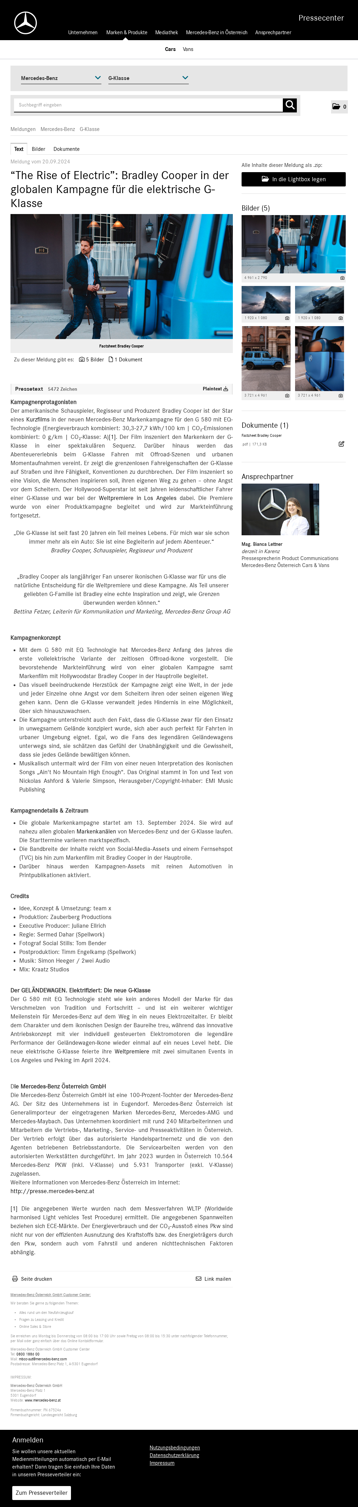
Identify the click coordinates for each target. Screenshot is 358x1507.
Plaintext (213, 389)
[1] (112, 437)
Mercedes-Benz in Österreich (217, 32)
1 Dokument (128, 359)
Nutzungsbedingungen (175, 1447)
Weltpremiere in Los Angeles (138, 498)
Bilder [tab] (38, 149)
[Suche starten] (290, 105)
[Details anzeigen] (342, 278)
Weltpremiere (132, 1052)
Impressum (162, 1463)
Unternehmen (83, 32)
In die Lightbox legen (298, 179)
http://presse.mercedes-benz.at (52, 1191)
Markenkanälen (96, 832)
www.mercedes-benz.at (42, 1400)
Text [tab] (18, 149)
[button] (339, 106)
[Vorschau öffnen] (121, 276)
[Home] (22, 23)
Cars (170, 49)
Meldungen (23, 129)
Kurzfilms (38, 420)
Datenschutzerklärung (174, 1455)
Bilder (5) (256, 208)
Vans (188, 49)
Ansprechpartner (273, 32)
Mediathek (166, 32)
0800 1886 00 (28, 1354)
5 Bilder (95, 359)
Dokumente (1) (265, 425)
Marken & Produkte (127, 32)
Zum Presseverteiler (41, 1493)
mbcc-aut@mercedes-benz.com (43, 1359)
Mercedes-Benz (58, 129)
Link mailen (218, 1279)
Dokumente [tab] (66, 149)
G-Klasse (90, 129)
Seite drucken (36, 1279)
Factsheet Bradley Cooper (121, 346)
